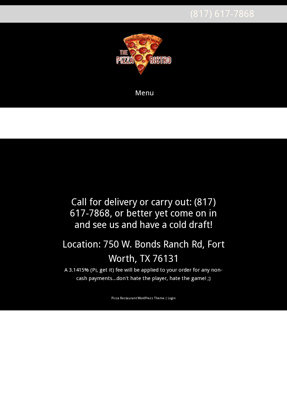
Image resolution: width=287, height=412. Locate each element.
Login (172, 298)
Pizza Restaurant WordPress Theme (137, 298)
